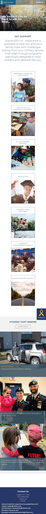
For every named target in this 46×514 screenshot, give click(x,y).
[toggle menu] (31, 2)
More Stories (23, 326)
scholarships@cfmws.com (21, 508)
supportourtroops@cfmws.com (26, 504)
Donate (39, 2)
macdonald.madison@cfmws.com (21, 512)
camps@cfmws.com (14, 506)
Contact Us (23, 491)
